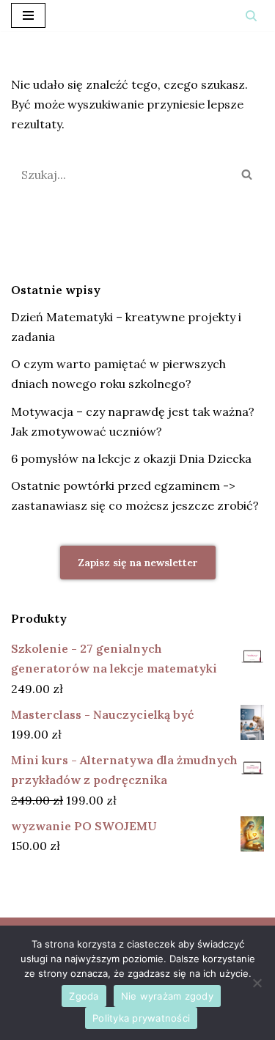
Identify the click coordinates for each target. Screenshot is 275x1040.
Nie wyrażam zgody (167, 996)
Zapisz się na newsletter (138, 562)
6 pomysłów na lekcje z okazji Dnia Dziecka (131, 458)
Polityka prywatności (141, 1018)
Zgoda (83, 996)
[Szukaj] (251, 15)
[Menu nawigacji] (28, 15)
